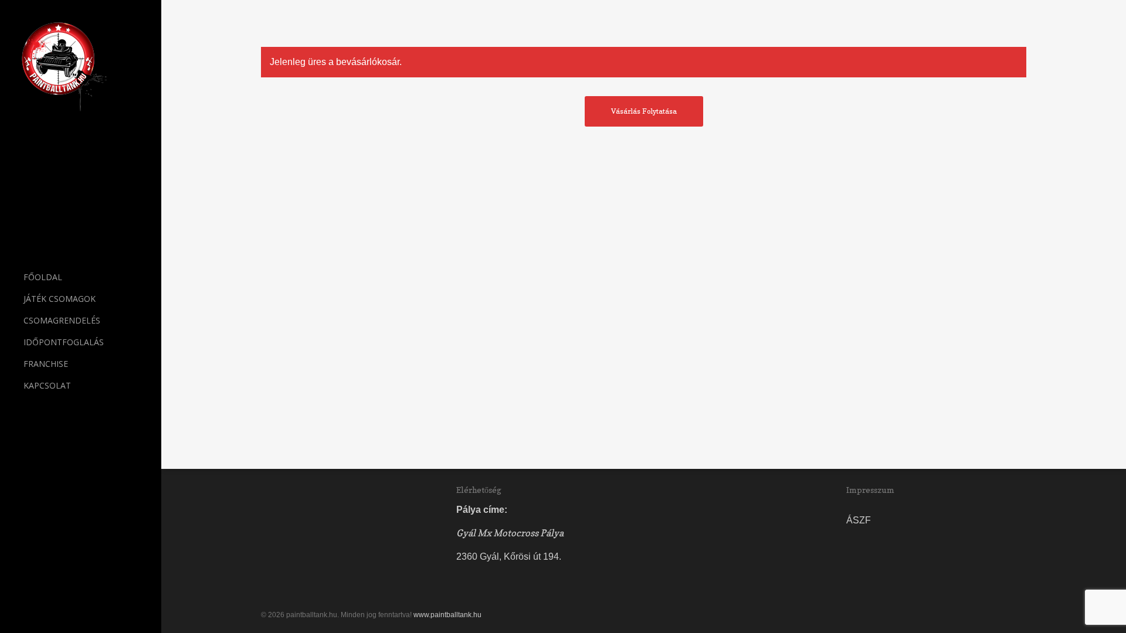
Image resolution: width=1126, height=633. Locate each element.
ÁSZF (858, 520)
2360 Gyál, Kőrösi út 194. (508, 556)
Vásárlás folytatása (644, 111)
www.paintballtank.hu (447, 615)
